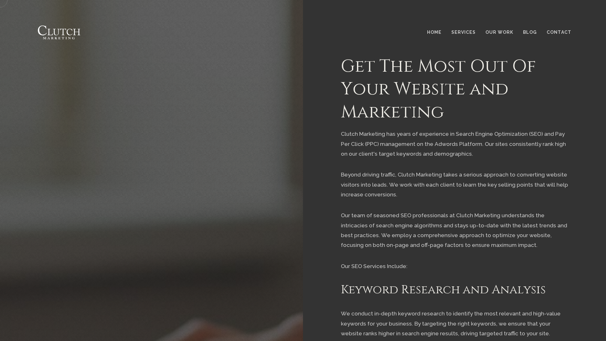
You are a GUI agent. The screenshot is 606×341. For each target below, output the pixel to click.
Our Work (499, 32)
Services (463, 32)
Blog (530, 32)
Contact (559, 32)
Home (434, 32)
